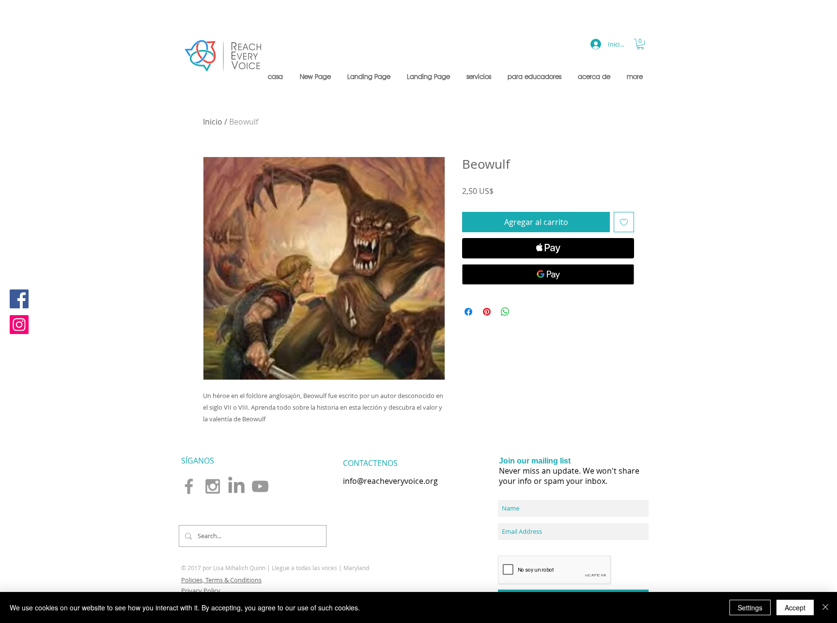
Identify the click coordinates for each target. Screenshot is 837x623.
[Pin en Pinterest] (487, 312)
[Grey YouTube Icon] (260, 486)
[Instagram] (19, 324)
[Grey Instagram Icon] (212, 486)
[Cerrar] (825, 607)
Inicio (212, 121)
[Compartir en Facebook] (468, 312)
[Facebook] (19, 298)
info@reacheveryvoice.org (390, 481)
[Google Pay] (548, 274)
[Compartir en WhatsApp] (505, 312)
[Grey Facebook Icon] (189, 486)
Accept (795, 607)
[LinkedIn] (236, 486)
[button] (479, 76)
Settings (750, 607)
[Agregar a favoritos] (624, 222)
